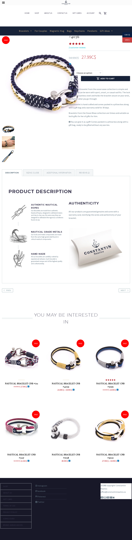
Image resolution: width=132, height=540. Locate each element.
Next (123, 290)
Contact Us (62, 13)
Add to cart (107, 78)
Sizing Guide (9, 518)
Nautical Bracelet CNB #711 (21, 383)
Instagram (42, 485)
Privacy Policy (10, 512)
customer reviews (77, 47)
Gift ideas (105, 31)
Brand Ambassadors (13, 525)
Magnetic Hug (57, 31)
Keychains (79, 31)
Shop (37, 13)
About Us (48, 13)
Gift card (7, 499)
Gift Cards (77, 13)
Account (90, 13)
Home (27, 13)
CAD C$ (126, 35)
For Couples (41, 31)
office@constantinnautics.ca (113, 492)
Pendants (92, 31)
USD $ (125, 40)
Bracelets (24, 31)
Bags (69, 31)
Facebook (41, 491)
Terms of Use (9, 505)
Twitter (40, 502)
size (70, 73)
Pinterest (41, 496)
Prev (8, 290)
